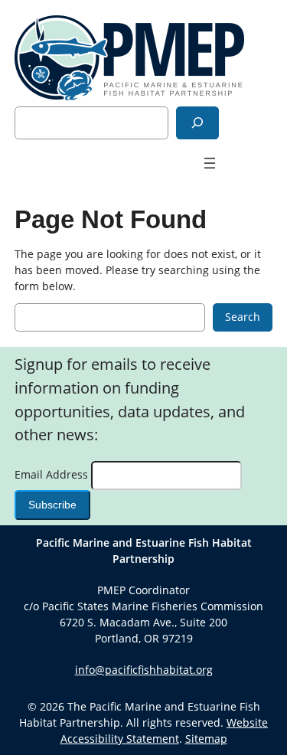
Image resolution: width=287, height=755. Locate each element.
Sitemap (206, 738)
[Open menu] (210, 163)
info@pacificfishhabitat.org (144, 669)
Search (242, 316)
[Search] (197, 122)
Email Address (53, 474)
